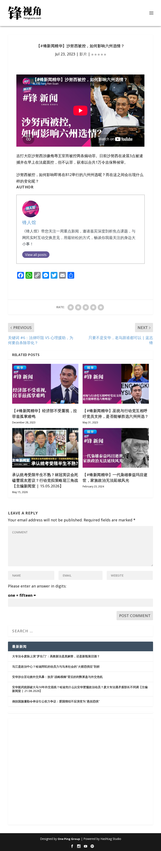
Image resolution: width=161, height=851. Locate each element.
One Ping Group (69, 839)
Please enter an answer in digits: (37, 586)
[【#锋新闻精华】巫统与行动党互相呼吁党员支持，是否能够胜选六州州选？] (116, 383)
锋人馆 (29, 222)
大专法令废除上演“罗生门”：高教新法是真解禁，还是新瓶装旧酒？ (56, 656)
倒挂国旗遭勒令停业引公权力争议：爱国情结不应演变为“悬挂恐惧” (56, 701)
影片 (83, 53)
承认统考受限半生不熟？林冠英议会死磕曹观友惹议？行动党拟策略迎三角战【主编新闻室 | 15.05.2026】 (45, 480)
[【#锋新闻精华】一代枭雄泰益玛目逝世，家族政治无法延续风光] (116, 448)
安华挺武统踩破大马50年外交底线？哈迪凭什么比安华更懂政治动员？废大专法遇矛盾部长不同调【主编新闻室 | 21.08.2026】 (80, 689)
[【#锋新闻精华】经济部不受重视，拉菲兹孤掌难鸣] (45, 383)
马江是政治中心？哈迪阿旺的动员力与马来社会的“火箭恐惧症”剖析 (56, 666)
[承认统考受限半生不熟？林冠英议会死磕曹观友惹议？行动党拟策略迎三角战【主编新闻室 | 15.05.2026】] (45, 448)
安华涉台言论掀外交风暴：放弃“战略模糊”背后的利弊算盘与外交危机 (57, 677)
